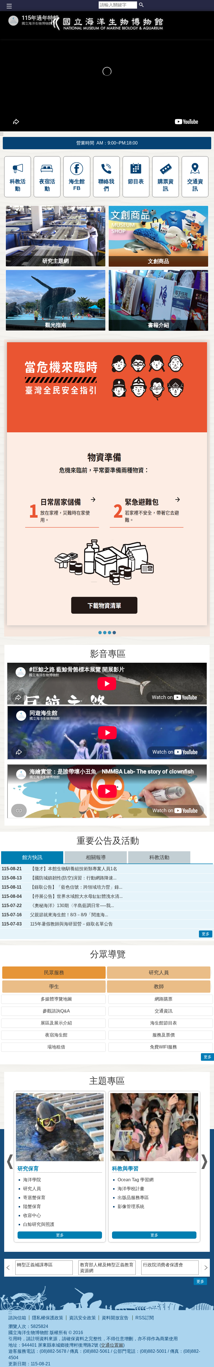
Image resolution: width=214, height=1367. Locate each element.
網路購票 (163, 999)
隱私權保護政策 (47, 1317)
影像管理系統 (36, 1206)
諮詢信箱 (17, 1317)
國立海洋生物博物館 (107, 29)
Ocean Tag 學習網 (41, 1179)
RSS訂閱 (144, 1317)
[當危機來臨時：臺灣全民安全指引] (114, 632)
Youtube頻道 (130, 1188)
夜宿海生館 (56, 1035)
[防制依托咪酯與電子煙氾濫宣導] (104, 632)
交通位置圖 (112, 1345)
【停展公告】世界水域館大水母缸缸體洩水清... (76, 896)
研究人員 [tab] (159, 972)
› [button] (9, 1162)
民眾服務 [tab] (54, 972)
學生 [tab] (54, 986)
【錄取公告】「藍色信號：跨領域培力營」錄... (76, 887)
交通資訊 (163, 1011)
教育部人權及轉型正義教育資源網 (106, 1267)
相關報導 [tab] (96, 857)
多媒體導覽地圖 (56, 999)
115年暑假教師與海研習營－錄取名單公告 (71, 924)
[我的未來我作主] (100, 632)
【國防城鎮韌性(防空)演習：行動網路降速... (73, 878)
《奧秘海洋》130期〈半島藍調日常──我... (72, 905)
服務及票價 (163, 1035)
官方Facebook (132, 1206)
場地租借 (56, 1047)
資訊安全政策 (82, 1317)
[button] (141, 5)
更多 (206, 934)
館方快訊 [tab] (32, 857)
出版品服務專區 (38, 1197)
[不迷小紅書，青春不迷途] (109, 632)
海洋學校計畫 (36, 1188)
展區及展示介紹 (56, 1023)
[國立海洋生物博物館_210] (107, 484)
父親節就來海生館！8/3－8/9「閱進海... (69, 915)
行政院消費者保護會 (163, 1264)
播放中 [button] (16, 347)
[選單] (9, 6)
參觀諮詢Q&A (56, 1011)
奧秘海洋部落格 (133, 1179)
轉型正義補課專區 (35, 1264)
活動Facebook (132, 1197)
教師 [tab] (159, 986)
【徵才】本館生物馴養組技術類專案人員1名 (73, 869)
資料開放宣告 (116, 1317)
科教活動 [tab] (159, 857)
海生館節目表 (163, 1023)
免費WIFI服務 (163, 1047)
